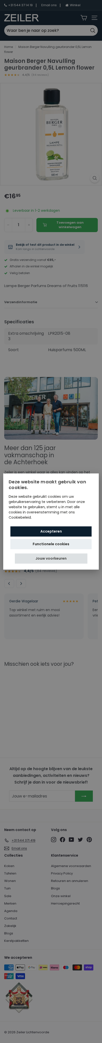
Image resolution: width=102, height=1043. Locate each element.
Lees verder (42, 517)
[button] (51, 558)
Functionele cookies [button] (51, 544)
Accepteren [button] (51, 531)
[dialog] (51, 521)
